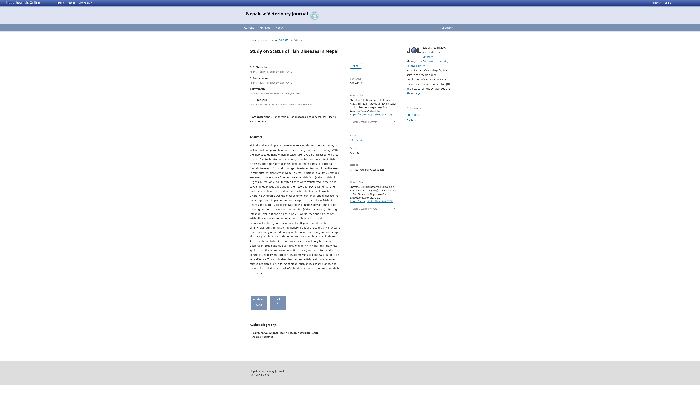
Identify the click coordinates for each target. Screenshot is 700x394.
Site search (85, 3)
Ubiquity (427, 56)
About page (414, 93)
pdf (357, 65)
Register (656, 2)
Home (60, 3)
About (71, 3)
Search (448, 27)
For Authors (413, 120)
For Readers (413, 114)
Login (668, 2)
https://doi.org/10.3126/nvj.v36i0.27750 (371, 114)
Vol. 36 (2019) (282, 40)
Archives (265, 27)
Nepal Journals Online (23, 2)
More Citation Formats (365, 121)
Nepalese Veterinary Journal (277, 14)
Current (249, 27)
